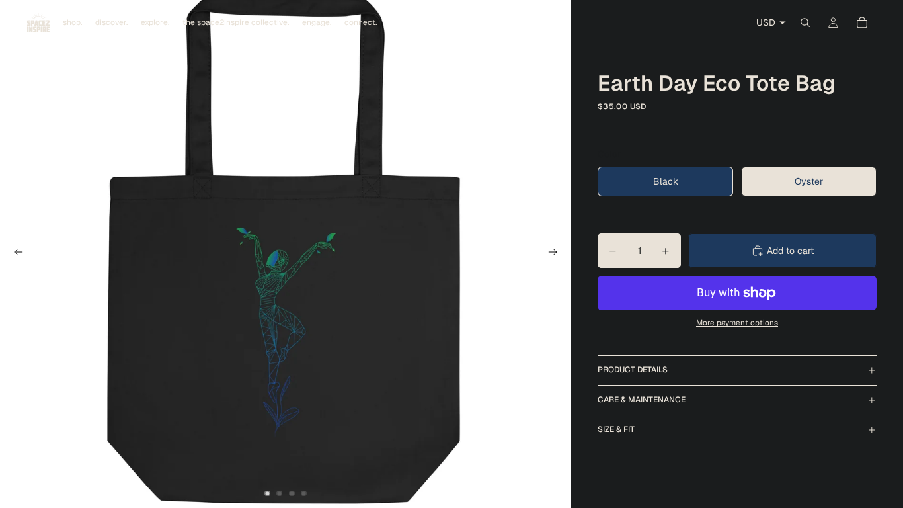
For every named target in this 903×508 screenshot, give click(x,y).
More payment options (737, 322)
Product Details (633, 369)
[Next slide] (556, 254)
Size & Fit (616, 429)
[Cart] (862, 22)
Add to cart (790, 251)
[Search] (805, 22)
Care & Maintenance (642, 399)
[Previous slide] (14, 254)
